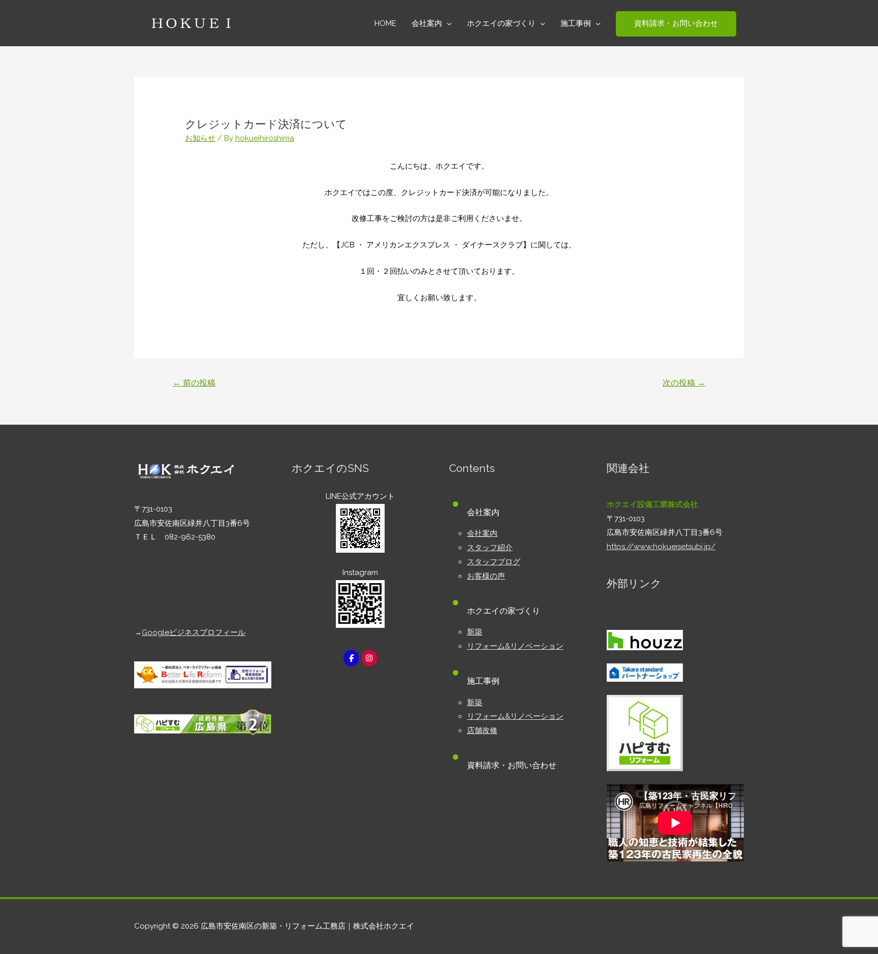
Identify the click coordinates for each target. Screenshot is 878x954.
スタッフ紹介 (490, 547)
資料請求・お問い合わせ (511, 765)
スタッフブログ (493, 561)
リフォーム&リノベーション (515, 646)
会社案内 (482, 533)
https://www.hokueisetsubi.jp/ (661, 546)
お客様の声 (486, 576)
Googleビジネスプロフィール (193, 632)
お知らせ (200, 138)
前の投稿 (194, 383)
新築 (474, 632)
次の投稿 (684, 383)
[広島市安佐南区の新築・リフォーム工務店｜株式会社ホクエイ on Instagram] (369, 658)
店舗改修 (482, 730)
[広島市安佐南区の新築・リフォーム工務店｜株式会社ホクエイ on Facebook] (351, 658)
